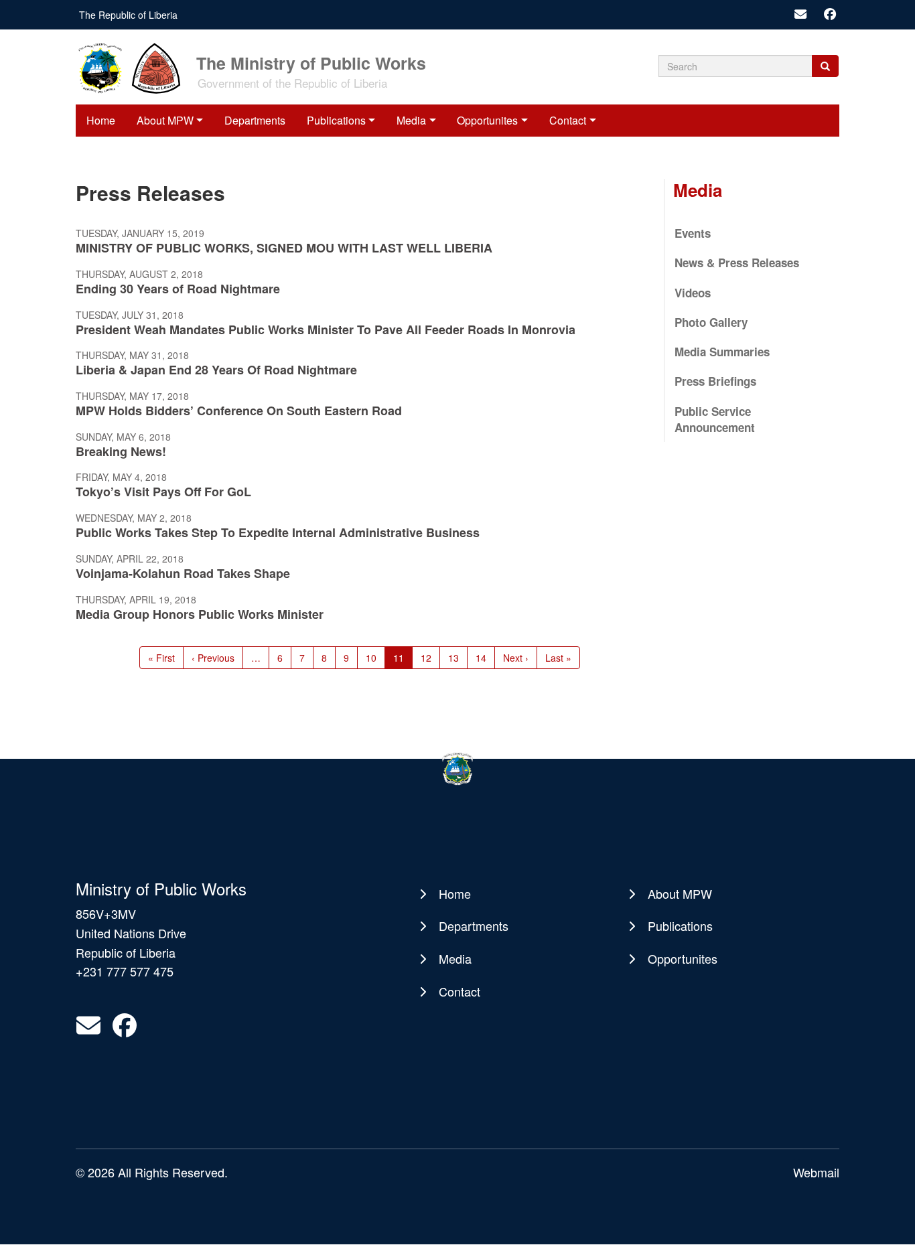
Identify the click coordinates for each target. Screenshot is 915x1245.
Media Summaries (722, 352)
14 (485, 657)
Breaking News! (121, 451)
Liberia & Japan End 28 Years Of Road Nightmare (216, 369)
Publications (336, 120)
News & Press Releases (737, 262)
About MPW (165, 120)
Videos (693, 293)
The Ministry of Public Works (311, 62)
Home (100, 120)
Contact (567, 120)
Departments (254, 120)
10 (375, 657)
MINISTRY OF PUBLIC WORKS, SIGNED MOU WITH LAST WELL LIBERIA (284, 248)
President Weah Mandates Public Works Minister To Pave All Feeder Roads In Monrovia (325, 329)
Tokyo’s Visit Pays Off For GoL (163, 491)
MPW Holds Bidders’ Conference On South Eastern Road (239, 410)
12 (430, 657)
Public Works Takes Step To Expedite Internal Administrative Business (278, 532)
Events (693, 233)
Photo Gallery (711, 322)
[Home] (134, 67)
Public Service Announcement (715, 419)
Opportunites (487, 120)
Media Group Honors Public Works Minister (200, 614)
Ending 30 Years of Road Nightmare (178, 288)
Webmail (816, 1172)
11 (403, 660)
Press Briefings (715, 381)
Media (411, 120)
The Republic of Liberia (128, 14)
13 (458, 657)
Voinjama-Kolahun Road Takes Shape (183, 573)
